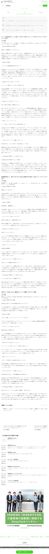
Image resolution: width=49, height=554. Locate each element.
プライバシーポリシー (16, 536)
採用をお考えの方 (3, 536)
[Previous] (7, 508)
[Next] (42, 508)
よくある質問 (46, 536)
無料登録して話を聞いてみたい (24, 551)
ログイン (40, 5)
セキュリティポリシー (25, 536)
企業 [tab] (8, 12)
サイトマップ (21, 538)
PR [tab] (24, 12)
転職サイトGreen (3, 547)
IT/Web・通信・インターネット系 (15, 547)
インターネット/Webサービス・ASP (29, 547)
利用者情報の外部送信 (34, 536)
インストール (44, 1)
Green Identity (27, 538)
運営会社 (9, 536)
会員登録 (45, 5)
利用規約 (41, 536)
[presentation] (24, 9)
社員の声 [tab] (41, 12)
